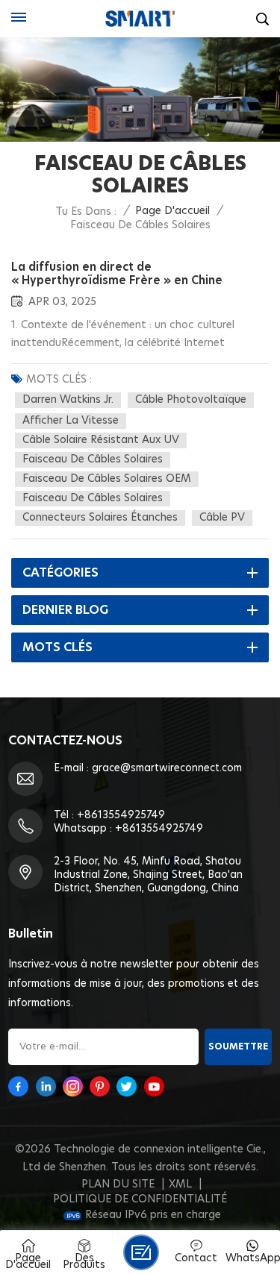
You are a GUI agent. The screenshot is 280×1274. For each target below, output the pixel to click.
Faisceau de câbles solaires (92, 459)
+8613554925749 (121, 815)
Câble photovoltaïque (190, 400)
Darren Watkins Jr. (67, 400)
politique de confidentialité (140, 1199)
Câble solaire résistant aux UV (100, 440)
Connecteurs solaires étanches (100, 517)
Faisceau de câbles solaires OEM (106, 479)
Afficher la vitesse (70, 420)
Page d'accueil (172, 211)
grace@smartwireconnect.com (167, 768)
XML (180, 1184)
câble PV (222, 517)
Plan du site (118, 1184)
